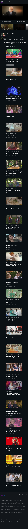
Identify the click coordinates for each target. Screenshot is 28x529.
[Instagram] (23, 495)
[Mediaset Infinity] (2, 2)
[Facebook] (19, 495)
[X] (26, 495)
